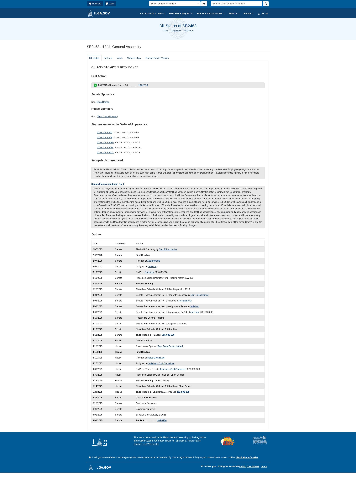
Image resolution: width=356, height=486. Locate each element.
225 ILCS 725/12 (105, 152)
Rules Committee (156, 358)
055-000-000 (168, 335)
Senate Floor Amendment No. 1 (107, 184)
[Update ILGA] (204, 3)
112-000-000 (183, 392)
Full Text (108, 58)
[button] (150, 14)
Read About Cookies (247, 457)
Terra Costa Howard (107, 116)
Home (165, 31)
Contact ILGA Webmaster (146, 444)
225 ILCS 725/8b (105, 142)
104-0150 (143, 85)
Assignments (153, 261)
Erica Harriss (103, 102)
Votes (120, 58)
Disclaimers (253, 466)
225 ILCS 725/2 (104, 132)
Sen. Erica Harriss (168, 249)
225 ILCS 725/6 (104, 137)
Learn (264, 466)
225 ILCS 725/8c (105, 147)
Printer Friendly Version (157, 58)
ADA (243, 466)
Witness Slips (134, 58)
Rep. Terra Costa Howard (170, 346)
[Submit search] (266, 3)
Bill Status (94, 58)
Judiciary (152, 266)
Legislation (176, 31)
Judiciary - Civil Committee (161, 363)
